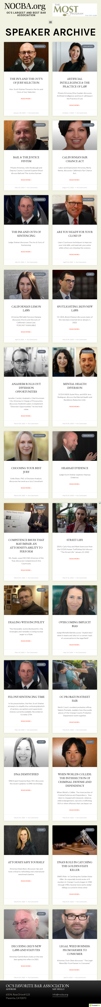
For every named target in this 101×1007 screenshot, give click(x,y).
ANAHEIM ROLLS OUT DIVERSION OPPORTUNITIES (26, 387)
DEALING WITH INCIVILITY (26, 622)
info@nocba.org (60, 994)
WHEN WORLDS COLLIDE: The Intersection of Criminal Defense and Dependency (75, 779)
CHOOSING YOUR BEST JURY (26, 470)
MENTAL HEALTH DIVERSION (74, 386)
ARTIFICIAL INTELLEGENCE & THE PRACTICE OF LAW (75, 82)
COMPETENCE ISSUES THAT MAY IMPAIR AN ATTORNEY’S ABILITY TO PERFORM (26, 545)
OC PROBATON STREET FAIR (75, 698)
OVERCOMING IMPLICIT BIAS (75, 624)
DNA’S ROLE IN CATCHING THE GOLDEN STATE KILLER (74, 866)
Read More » (26, 99)
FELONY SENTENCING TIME (26, 697)
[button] (50, 22)
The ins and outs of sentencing (26, 233)
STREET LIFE (75, 540)
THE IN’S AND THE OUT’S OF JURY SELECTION (26, 80)
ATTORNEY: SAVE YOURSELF (26, 862)
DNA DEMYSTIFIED (26, 774)
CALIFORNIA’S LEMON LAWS (26, 308)
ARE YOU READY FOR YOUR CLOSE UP (75, 233)
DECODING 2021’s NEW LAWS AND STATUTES (26, 948)
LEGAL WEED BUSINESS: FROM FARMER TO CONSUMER (74, 950)
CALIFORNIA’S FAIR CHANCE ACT (75, 159)
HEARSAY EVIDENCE (74, 468)
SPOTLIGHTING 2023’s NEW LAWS (75, 308)
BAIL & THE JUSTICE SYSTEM (26, 159)
